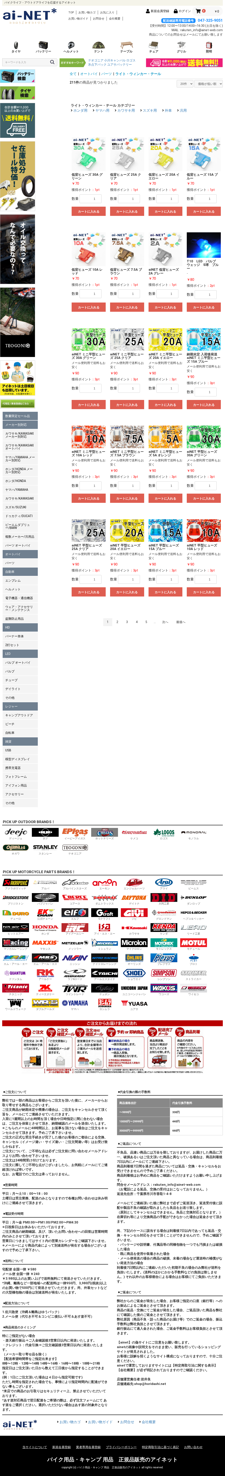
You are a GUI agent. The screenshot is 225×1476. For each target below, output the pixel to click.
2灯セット (12, 645)
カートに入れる (89, 211)
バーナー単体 (14, 636)
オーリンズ (134, 963)
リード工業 (193, 933)
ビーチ (10, 724)
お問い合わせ (193, 1447)
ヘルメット (71, 51)
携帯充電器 (13, 768)
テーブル (126, 51)
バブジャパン (45, 903)
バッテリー (43, 51)
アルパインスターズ (75, 888)
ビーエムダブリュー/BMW (17, 526)
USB (8, 750)
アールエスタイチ (104, 979)
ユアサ (134, 1009)
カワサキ (134, 933)
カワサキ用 (126, 110)
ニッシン (75, 963)
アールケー (45, 979)
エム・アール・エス (45, 963)
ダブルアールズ (45, 1009)
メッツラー (75, 948)
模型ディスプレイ (17, 759)
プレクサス (164, 963)
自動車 (10, 571)
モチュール (193, 948)
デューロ (15, 918)
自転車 (10, 732)
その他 (10, 697)
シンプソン (164, 979)
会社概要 (114, 18)
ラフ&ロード (75, 979)
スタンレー (45, 853)
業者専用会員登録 (88, 1447)
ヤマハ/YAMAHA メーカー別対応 (20, 458)
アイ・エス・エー (104, 933)
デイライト (13, 689)
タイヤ (16, 51)
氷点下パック (97, 64)
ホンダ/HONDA (15, 481)
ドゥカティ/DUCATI (19, 516)
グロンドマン (164, 918)
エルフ (75, 918)
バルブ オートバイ (18, 662)
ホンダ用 (80, 110)
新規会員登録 (61, 1447)
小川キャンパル (115, 60)
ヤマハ (75, 1009)
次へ (165, 622)
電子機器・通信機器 (19, 598)
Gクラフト (104, 918)
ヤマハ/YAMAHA (16, 489)
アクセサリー (14, 794)
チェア (153, 51)
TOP (71, 12)
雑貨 (8, 741)
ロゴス (131, 60)
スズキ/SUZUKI (15, 507)
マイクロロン (134, 948)
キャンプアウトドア (19, 715)
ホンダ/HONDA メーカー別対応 (19, 470)
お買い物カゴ (87, 12)
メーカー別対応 (16, 424)
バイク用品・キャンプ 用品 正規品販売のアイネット (112, 1459)
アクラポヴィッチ (15, 888)
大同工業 (164, 903)
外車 (168, 110)
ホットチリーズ (104, 838)
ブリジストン (16, 903)
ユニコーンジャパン (134, 994)
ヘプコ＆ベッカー (193, 918)
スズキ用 (150, 110)
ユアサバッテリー (119, 64)
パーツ (10, 563)
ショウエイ (134, 979)
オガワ (16, 853)
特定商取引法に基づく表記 (160, 1447)
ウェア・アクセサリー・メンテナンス (19, 608)
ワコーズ (164, 994)
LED (8, 654)
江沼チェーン (45, 918)
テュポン (104, 994)
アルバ (45, 888)
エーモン (104, 888)
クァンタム (15, 979)
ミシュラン (104, 948)
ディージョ (15, 838)
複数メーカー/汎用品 (19, 536)
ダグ (45, 838)
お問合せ (98, 18)
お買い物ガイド (78, 18)
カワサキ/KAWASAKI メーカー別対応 (19, 435)
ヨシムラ (104, 1009)
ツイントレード (75, 994)
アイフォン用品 (16, 785)
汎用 (183, 110)
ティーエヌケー (45, 994)
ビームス (193, 888)
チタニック (15, 994)
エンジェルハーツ (134, 888)
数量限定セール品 (17, 416)
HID (7, 627)
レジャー (11, 706)
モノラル (193, 838)
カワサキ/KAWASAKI (19, 498)
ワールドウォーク (15, 1009)
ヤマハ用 (102, 110)
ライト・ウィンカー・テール (138, 74)
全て (73, 74)
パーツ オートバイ (18, 545)
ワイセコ (193, 994)
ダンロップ (193, 903)
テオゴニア (95, 60)
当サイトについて (34, 1447)
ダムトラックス (104, 903)
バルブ (10, 671)
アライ (164, 888)
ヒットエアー (16, 933)
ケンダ (164, 933)
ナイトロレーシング (104, 963)
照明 (209, 51)
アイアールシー (75, 933)
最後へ (180, 622)
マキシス (45, 948)
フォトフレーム (16, 776)
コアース (75, 903)
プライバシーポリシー (121, 1447)
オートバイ (13, 554)
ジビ (134, 918)
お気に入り (107, 12)
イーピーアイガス (74, 838)
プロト (194, 963)
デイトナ (134, 903)
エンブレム (13, 580)
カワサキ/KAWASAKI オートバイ (19, 447)
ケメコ (134, 838)
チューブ (11, 680)
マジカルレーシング (15, 948)
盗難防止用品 (14, 618)
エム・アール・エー (15, 963)
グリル (181, 51)
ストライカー (193, 979)
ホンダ (45, 933)
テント (98, 51)
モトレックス (164, 948)
